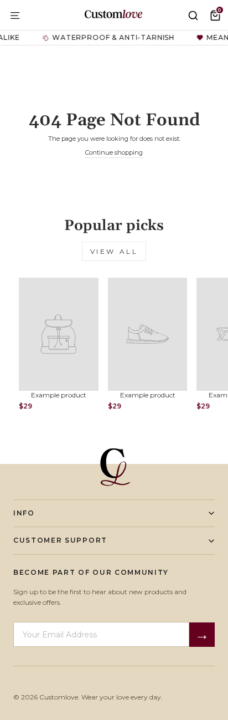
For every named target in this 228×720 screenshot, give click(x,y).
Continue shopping (114, 152)
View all (114, 251)
